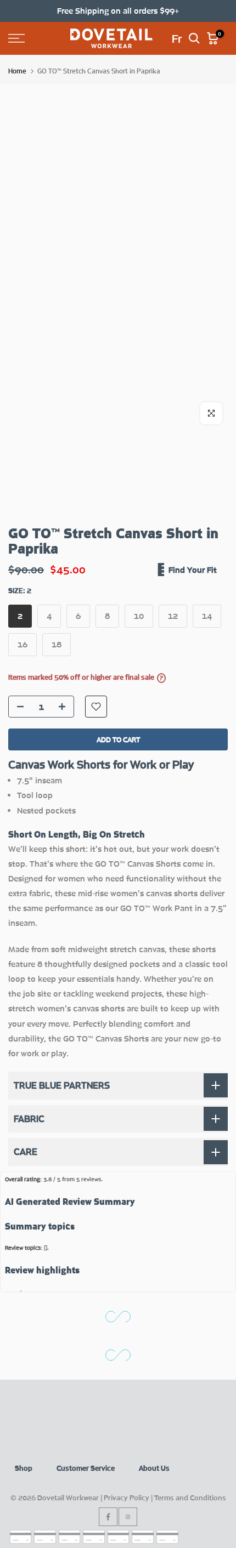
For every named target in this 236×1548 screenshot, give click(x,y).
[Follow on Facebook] (108, 1516)
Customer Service (86, 1468)
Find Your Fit (192, 569)
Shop (23, 1468)
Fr (177, 38)
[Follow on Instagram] (128, 1516)
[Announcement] (118, 10)
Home (17, 71)
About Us (154, 1468)
